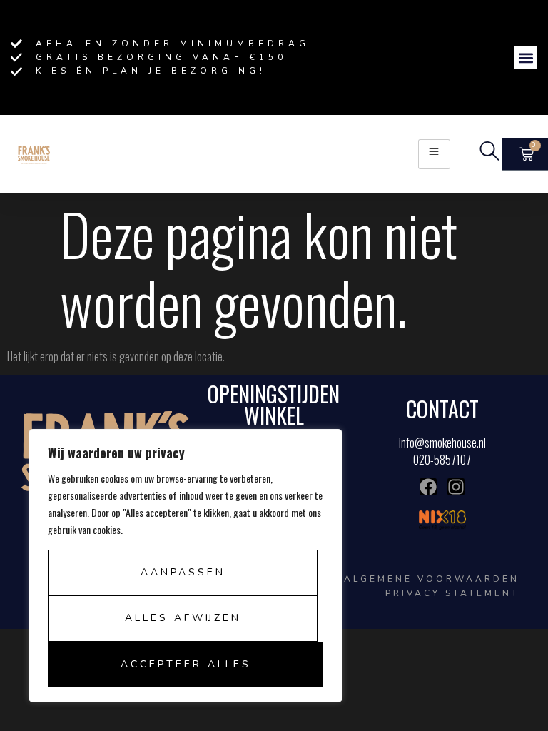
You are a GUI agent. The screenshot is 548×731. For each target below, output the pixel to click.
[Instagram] (456, 486)
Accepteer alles (186, 664)
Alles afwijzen (183, 618)
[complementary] (185, 565)
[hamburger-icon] (434, 153)
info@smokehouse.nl (442, 442)
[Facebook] (428, 486)
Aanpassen (183, 572)
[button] (525, 57)
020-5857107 (442, 459)
